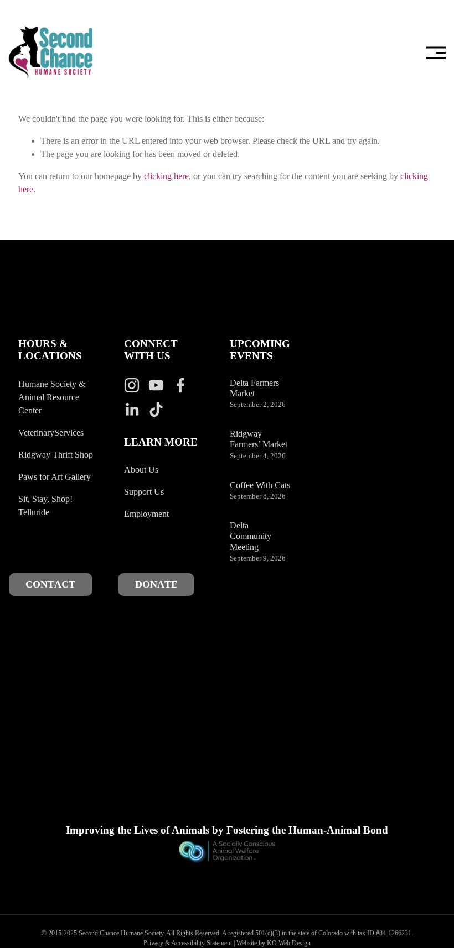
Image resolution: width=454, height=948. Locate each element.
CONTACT (50, 584)
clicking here (166, 176)
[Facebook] (180, 385)
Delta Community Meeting (250, 536)
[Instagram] (132, 385)
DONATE (156, 584)
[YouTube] (156, 385)
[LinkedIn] (132, 409)
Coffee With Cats (260, 485)
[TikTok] (156, 409)
